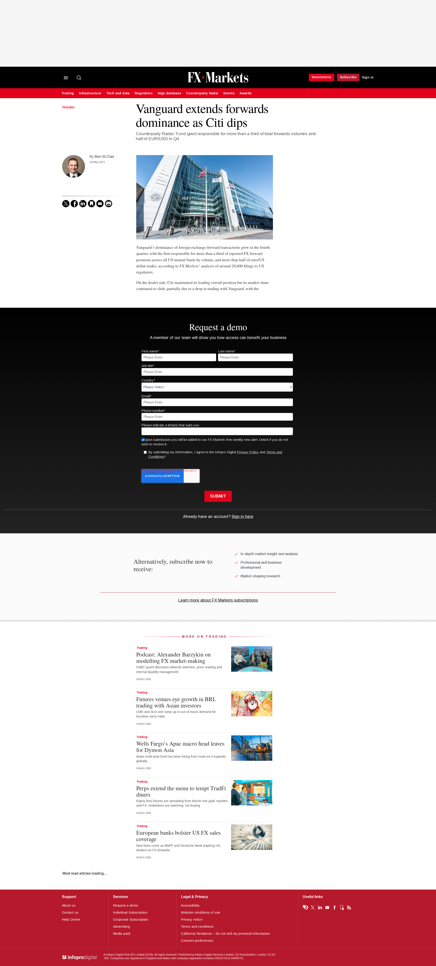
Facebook (334, 907)
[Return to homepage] (218, 82)
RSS (349, 907)
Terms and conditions (197, 927)
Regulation (144, 93)
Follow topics (305, 907)
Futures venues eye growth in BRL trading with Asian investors (176, 702)
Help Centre (71, 919)
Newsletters (321, 77)
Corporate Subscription (130, 919)
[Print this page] (108, 203)
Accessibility (190, 905)
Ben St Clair (104, 156)
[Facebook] (74, 203)
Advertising (121, 927)
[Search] (79, 78)
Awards (246, 93)
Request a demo (125, 905)
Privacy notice (191, 919)
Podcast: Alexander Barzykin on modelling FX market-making (173, 657)
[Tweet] (65, 203)
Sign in (368, 77)
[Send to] (100, 203)
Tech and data (118, 93)
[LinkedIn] (83, 203)
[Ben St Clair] (73, 166)
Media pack (122, 934)
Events (229, 93)
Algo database (169, 93)
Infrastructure (90, 93)
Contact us (70, 912)
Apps (341, 907)
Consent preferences (197, 941)
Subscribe (348, 77)
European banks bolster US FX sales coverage (178, 835)
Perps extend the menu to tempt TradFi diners (181, 791)
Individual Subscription (130, 912)
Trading (68, 93)
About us (68, 905)
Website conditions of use (200, 912)
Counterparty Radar (202, 93)
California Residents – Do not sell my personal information (225, 934)
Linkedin (320, 907)
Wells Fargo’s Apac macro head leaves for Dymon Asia (180, 746)
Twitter (312, 907)
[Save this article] (91, 203)
